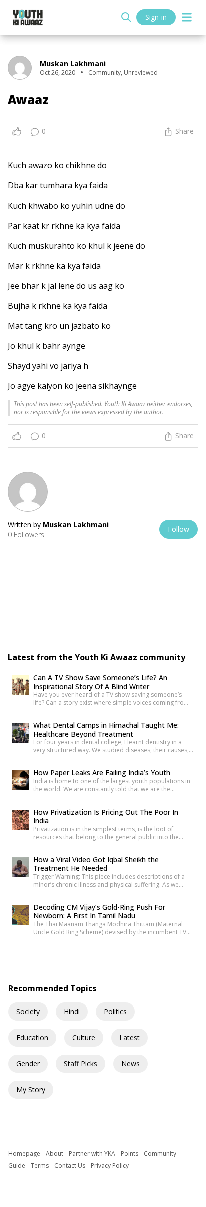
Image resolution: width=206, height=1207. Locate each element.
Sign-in (156, 17)
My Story (31, 1089)
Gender (28, 1063)
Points (130, 1153)
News (131, 1063)
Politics (115, 1011)
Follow (179, 529)
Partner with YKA (93, 1153)
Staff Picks (81, 1063)
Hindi (72, 1011)
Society (28, 1011)
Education (32, 1037)
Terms (40, 1165)
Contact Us (70, 1165)
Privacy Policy (110, 1165)
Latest (130, 1037)
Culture (84, 1037)
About (55, 1153)
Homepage (25, 1153)
